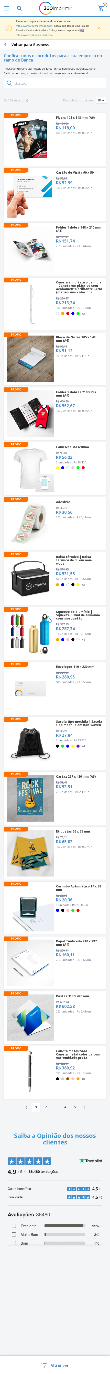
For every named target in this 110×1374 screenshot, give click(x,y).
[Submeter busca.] (9, 83)
